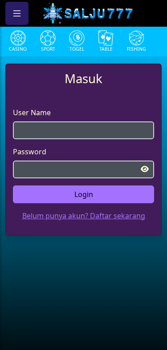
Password (29, 152)
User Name (32, 112)
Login (83, 194)
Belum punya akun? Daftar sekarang (83, 216)
